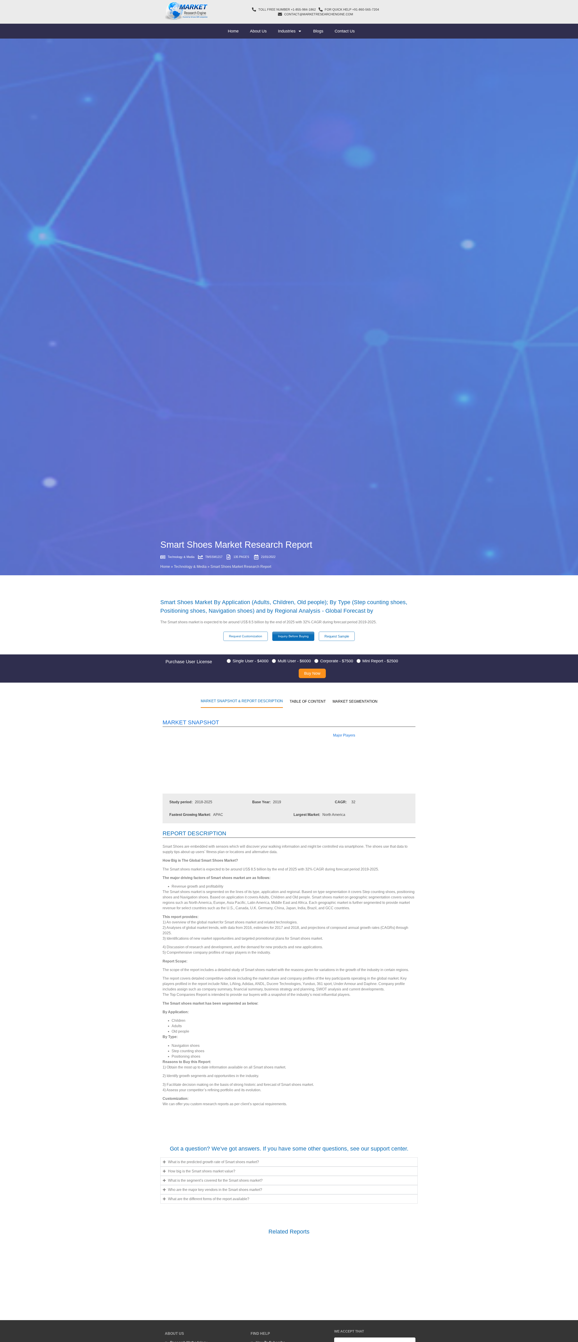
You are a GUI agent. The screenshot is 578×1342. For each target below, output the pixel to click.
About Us (258, 31)
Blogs (318, 31)
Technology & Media (190, 567)
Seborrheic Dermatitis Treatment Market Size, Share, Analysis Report (235, 1269)
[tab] (242, 701)
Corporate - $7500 (336, 661)
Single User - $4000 (250, 661)
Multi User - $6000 (294, 661)
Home (233, 31)
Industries (287, 31)
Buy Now (312, 673)
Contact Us (345, 31)
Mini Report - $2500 (380, 661)
